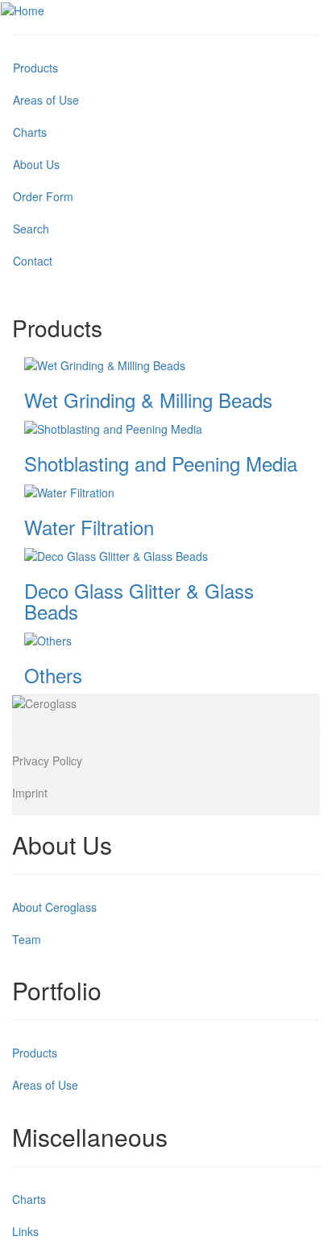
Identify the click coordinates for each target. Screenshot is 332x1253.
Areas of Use (46, 100)
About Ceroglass (54, 907)
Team (26, 939)
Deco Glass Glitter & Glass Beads (139, 600)
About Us (36, 164)
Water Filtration (89, 527)
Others (53, 675)
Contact (32, 261)
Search (31, 229)
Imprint (30, 793)
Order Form (43, 196)
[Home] (22, 9)
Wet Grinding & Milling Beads (148, 399)
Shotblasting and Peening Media (160, 463)
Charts (30, 132)
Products (35, 68)
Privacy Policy (47, 760)
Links (25, 1231)
